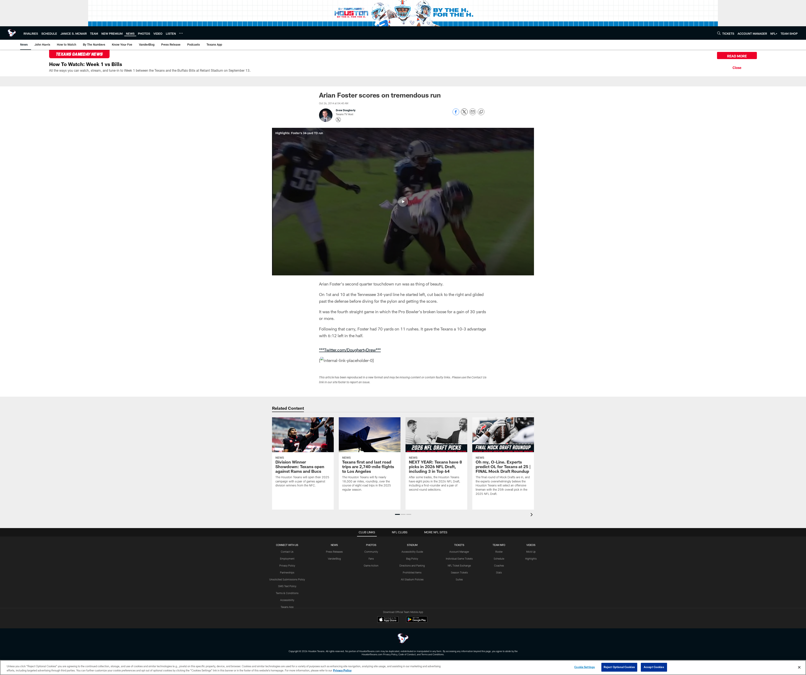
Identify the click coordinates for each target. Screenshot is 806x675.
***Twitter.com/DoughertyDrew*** (350, 349)
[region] (403, 667)
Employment (287, 558)
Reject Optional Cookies (619, 667)
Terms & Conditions (287, 593)
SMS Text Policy (287, 586)
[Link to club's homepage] (12, 33)
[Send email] (472, 114)
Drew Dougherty (345, 110)
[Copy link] (481, 112)
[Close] (737, 67)
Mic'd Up (531, 551)
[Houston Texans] (403, 639)
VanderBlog (334, 558)
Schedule (499, 558)
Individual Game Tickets (459, 558)
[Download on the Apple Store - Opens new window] (388, 619)
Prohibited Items (412, 572)
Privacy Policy (287, 565)
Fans (371, 558)
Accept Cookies (654, 667)
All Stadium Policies (412, 579)
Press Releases (334, 551)
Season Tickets (459, 572)
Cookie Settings (584, 667)
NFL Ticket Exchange (459, 565)
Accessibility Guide (412, 551)
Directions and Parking (412, 565)
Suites (459, 579)
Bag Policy (412, 558)
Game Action (371, 565)
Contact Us (287, 551)
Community (371, 551)
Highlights (531, 558)
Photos (371, 544)
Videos (530, 544)
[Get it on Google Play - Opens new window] (417, 621)
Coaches (499, 565)
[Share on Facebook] (456, 114)
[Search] (719, 33)
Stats (499, 572)
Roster (499, 551)
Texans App (287, 606)
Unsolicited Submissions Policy (287, 579)
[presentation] (532, 515)
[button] (403, 202)
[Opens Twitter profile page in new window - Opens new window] (338, 119)
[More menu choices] (181, 33)
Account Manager (459, 551)
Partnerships (287, 572)
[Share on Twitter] (464, 114)
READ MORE (737, 56)
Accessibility (287, 599)
